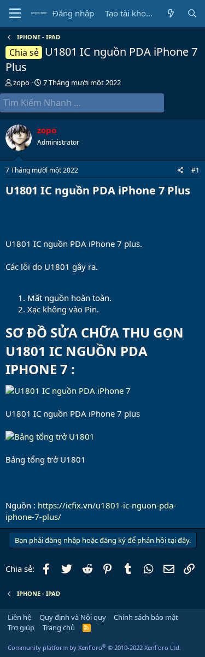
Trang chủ (59, 627)
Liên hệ (19, 617)
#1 (195, 170)
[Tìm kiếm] (192, 13)
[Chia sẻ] (181, 170)
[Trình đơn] (15, 13)
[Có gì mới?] (170, 13)
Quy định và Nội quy (72, 617)
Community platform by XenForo (94, 647)
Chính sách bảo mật (146, 617)
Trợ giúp (21, 627)
